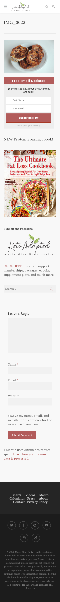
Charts (16, 495)
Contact (19, 502)
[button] (5, 6)
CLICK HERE (13, 266)
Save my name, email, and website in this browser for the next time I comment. (30, 420)
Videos (30, 495)
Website (13, 396)
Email (13, 380)
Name (13, 364)
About (43, 498)
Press (31, 498)
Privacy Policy (37, 502)
